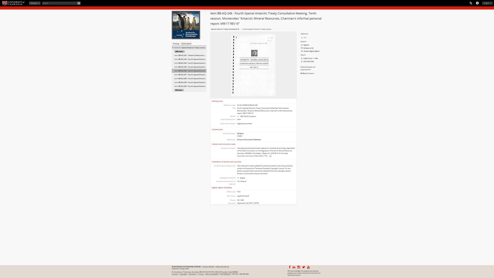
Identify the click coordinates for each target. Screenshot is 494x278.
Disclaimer (193, 274)
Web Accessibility (211, 274)
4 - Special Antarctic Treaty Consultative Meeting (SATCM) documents (205, 47)
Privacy (201, 274)
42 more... (179, 90)
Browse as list (308, 48)
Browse (34, 3)
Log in (486, 3)
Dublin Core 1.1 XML (310, 58)
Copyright (183, 274)
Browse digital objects (311, 51)
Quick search (186, 43)
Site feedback (225, 274)
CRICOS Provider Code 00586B (226, 272)
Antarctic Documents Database (249, 139)
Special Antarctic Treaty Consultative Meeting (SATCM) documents (226, 29)
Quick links (477, 3)
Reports (306, 45)
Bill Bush (240, 133)
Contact (175, 274)
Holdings (176, 43)
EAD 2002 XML (308, 61)
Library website (208, 266)
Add (304, 37)
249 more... (179, 51)
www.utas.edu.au (222, 266)
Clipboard (471, 3)
